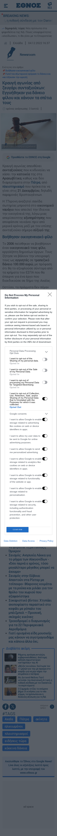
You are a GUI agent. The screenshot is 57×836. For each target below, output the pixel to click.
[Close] (51, 295)
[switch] (44, 359)
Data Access (28, 541)
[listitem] (28, 352)
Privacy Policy (46, 541)
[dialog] (28, 418)
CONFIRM (17, 529)
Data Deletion (10, 541)
